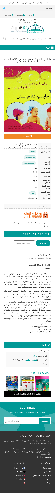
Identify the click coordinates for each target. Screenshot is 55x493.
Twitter (20, 472)
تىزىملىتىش (20, 15)
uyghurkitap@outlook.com (40, 315)
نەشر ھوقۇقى (46, 468)
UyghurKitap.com (44, 457)
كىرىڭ (35, 356)
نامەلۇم (32, 151)
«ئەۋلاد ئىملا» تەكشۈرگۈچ (42, 475)
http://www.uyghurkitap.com (39, 326)
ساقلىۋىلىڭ (8, 15)
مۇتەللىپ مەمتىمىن (29, 163)
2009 (33, 193)
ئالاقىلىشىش (47, 472)
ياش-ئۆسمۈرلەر (30, 157)
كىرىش (30, 15)
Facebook (18, 468)
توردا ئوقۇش (43, 243)
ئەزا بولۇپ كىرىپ (31, 360)
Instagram (18, 475)
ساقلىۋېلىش (26, 136)
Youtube (19, 479)
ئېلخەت (20, 483)
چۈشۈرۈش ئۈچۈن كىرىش (24, 243)
